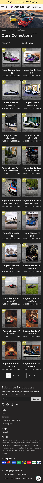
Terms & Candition (8, 475)
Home (4, 30)
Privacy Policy (22, 475)
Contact (5, 417)
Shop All (5, 432)
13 (29, 376)
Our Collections (14, 30)
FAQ (3, 413)
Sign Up (36, 399)
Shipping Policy (8, 423)
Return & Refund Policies (11, 420)
